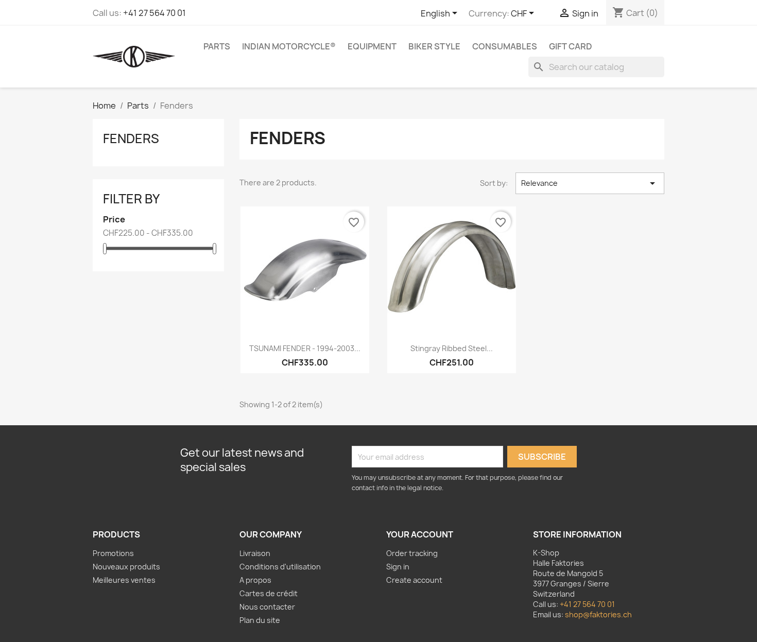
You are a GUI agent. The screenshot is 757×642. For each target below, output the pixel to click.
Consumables (504, 46)
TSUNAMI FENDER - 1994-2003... (304, 348)
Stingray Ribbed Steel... (451, 348)
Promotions (113, 553)
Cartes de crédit (268, 593)
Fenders (131, 138)
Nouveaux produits (126, 566)
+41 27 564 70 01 (154, 13)
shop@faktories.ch (598, 614)
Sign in (397, 566)
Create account (414, 580)
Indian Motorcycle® (289, 46)
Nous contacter (267, 607)
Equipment (372, 46)
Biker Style (434, 46)
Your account (419, 534)
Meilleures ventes (124, 580)
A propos (255, 580)
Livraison (254, 553)
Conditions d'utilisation (280, 566)
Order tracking (412, 553)
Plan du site (259, 620)
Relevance (590, 183)
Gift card (570, 46)
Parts (216, 46)
